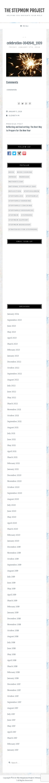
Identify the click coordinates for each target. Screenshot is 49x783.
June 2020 (11, 511)
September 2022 (14, 374)
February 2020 (13, 535)
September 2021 (14, 421)
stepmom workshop (20, 225)
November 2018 (14, 624)
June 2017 (11, 720)
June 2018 (11, 648)
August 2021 (12, 427)
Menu (26, 26)
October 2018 (13, 630)
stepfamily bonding (20, 201)
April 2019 (11, 595)
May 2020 (11, 517)
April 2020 (12, 523)
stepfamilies (16, 196)
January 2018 (13, 678)
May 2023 (11, 332)
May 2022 (11, 397)
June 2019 (11, 583)
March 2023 (12, 344)
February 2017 (13, 744)
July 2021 (11, 433)
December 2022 (14, 362)
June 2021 (11, 439)
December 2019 (14, 547)
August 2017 (12, 708)
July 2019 (11, 577)
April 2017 (11, 732)
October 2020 (13, 487)
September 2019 (14, 565)
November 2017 (14, 690)
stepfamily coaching (20, 205)
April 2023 (12, 338)
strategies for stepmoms (23, 229)
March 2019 (12, 600)
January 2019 (12, 612)
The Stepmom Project (24, 10)
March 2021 (12, 457)
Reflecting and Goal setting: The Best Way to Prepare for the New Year (24, 127)
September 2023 (14, 320)
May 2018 (11, 654)
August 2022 (13, 380)
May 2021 (11, 445)
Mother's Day (16, 182)
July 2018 (11, 642)
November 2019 (14, 553)
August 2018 (12, 636)
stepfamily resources (21, 210)
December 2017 (13, 684)
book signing (24, 172)
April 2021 (11, 451)
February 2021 (13, 463)
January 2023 (13, 356)
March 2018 (12, 666)
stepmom (13, 215)
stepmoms (26, 215)
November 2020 (14, 481)
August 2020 (13, 499)
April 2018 (11, 660)
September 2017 (14, 702)
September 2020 (14, 493)
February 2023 (13, 350)
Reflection (15, 191)
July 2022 (11, 386)
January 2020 (13, 541)
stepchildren (31, 191)
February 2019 (13, 607)
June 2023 (11, 326)
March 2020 (12, 529)
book (11, 172)
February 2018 (13, 672)
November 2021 (14, 409)
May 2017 (11, 726)
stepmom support (19, 220)
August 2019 (12, 571)
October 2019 (13, 559)
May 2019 (11, 589)
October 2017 (13, 696)
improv (12, 177)
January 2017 (12, 750)
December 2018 (14, 618)
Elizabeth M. (14, 115)
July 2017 (11, 714)
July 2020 (11, 505)
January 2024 (13, 314)
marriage (24, 177)
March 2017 (12, 738)
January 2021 (13, 469)
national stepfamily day (22, 186)
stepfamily (32, 196)
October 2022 (13, 368)
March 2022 (12, 403)
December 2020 (14, 475)
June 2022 (11, 392)
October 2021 (13, 415)
